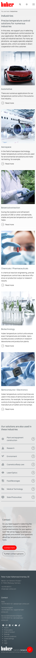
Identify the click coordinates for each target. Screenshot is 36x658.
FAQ (5, 641)
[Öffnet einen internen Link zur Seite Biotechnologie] (18, 308)
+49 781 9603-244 (7, 610)
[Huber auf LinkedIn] (9, 625)
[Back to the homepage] (7, 4)
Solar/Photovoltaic (14, 497)
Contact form (9, 547)
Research (10, 448)
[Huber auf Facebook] (3, 625)
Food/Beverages (13, 481)
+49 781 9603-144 (6, 618)
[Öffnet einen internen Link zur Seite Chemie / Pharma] (18, 248)
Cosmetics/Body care (15, 464)
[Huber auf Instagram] (6, 625)
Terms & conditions (10, 636)
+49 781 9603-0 (6, 587)
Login (5, 643)
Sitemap (6, 634)
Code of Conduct (9, 632)
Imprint (6, 628)
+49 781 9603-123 (6, 604)
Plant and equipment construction (15, 438)
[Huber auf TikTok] (19, 625)
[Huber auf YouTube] (16, 625)
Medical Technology (15, 489)
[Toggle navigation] (33, 4)
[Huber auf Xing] (12, 625)
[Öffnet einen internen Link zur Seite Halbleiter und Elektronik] (18, 369)
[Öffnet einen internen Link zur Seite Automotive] (18, 68)
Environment (12, 456)
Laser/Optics (12, 472)
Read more (9, 103)
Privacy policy (8, 630)
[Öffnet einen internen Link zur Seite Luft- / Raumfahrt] (18, 126)
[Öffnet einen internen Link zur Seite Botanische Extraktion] (18, 187)
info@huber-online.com (8, 589)
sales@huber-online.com (21, 604)
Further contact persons (14, 553)
